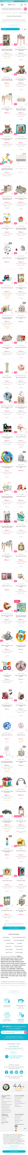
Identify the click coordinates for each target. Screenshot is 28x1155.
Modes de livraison (5, 1107)
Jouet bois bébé (10, 943)
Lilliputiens (19, 968)
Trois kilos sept (13, 975)
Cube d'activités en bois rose (21, 318)
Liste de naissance (18, 1115)
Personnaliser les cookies (6, 1104)
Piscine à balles (18, 952)
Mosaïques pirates (21, 880)
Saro (2, 975)
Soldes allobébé (18, 1106)
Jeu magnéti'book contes (7, 910)
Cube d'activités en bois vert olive (21, 911)
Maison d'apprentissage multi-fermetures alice (21, 229)
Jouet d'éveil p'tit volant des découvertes (21, 646)
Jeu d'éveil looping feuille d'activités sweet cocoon (7, 497)
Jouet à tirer (8, 946)
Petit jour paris (22, 974)
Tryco (20, 975)
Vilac (24, 975)
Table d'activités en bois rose (21, 169)
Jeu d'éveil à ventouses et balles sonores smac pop (7, 169)
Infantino (22, 965)
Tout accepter (14, 1151)
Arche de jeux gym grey (21, 791)
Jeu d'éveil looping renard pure (7, 229)
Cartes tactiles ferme (21, 850)
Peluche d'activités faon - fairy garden (20, 80)
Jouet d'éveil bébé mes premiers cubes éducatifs (7, 80)
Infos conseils (17, 1117)
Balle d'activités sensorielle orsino (7, 616)
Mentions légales (18, 1101)
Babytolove (4, 961)
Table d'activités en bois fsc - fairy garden (21, 50)
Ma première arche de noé (7, 287)
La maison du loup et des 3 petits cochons (21, 258)
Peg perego (4, 974)
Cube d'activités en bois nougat (21, 762)
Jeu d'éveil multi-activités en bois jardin (7, 437)
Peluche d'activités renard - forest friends (7, 139)
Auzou (3, 960)
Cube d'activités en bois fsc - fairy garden (21, 407)
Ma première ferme (21, 496)
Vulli (21, 958)
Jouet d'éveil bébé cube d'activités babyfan (7, 318)
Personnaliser (14, 1146)
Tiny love (17, 958)
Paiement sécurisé (19, 1124)
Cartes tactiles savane (7, 880)
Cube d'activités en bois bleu (21, 467)
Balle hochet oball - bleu (7, 734)
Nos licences (4, 1120)
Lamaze (3, 968)
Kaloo (12, 967)
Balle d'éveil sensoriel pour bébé (7, 646)
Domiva (17, 963)
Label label (17, 967)
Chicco (3, 963)
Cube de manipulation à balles (21, 586)
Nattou (19, 956)
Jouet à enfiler (19, 949)
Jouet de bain (6, 937)
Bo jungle (12, 961)
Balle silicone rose (21, 734)
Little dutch (16, 970)
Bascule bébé (7, 940)
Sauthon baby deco (7, 958)
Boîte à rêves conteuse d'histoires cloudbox (21, 109)
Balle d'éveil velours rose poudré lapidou (7, 706)
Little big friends (6, 970)
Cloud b (8, 963)
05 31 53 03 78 (21, 1022)
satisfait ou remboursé (7, 1020)
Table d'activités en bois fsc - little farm (21, 199)
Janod (3, 967)
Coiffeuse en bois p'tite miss (21, 821)
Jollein (7, 967)
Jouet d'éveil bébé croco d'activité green (7, 821)
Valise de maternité (18, 1120)
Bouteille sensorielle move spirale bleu (7, 851)
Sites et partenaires (5, 1116)
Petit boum (12, 974)
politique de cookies (19, 1143)
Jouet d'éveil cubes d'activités (7, 676)
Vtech (3, 977)
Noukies (19, 972)
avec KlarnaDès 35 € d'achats (21, 1007)
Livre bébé (19, 943)
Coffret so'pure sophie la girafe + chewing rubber (7, 50)
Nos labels (4, 1118)
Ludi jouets (4, 972)
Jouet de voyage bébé (19, 940)
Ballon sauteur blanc (7, 258)
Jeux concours (17, 1118)
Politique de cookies (6, 1106)
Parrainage (17, 1121)
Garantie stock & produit (6, 1110)
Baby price (18, 960)
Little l (22, 970)
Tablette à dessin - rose (7, 585)
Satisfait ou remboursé (6, 1112)
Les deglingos (11, 968)
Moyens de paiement (6, 1109)
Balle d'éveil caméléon (21, 526)
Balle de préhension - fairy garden (21, 676)
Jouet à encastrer (18, 946)
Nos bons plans (18, 1098)
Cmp (12, 963)
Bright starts (19, 961)
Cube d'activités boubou (21, 556)
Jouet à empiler (9, 949)
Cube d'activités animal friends (21, 706)
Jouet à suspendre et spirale (18, 937)
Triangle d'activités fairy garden (7, 348)
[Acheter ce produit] (12, 44)
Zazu (6, 977)
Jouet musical (9, 952)
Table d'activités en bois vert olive (7, 557)
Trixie (6, 975)
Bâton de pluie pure (7, 377)
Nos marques (17, 1100)
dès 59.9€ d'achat (7, 1006)
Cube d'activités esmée (21, 436)
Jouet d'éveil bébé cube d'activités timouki (7, 199)
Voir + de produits (14, 928)
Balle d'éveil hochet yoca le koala (7, 407)
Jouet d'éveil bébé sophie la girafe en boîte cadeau (7, 527)
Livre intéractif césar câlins (21, 138)
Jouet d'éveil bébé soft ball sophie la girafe (7, 467)
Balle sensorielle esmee (21, 377)
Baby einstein (9, 960)
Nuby (24, 972)
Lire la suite (14, 25)
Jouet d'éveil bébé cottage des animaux (7, 792)
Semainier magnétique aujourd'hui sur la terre (21, 616)
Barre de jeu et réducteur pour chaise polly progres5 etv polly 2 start (7, 762)
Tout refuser (14, 1149)
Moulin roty (12, 972)
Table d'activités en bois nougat (7, 109)
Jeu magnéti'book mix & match (21, 288)
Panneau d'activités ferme (21, 347)
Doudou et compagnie (11, 965)
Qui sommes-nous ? (19, 1097)
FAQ (2, 1123)
